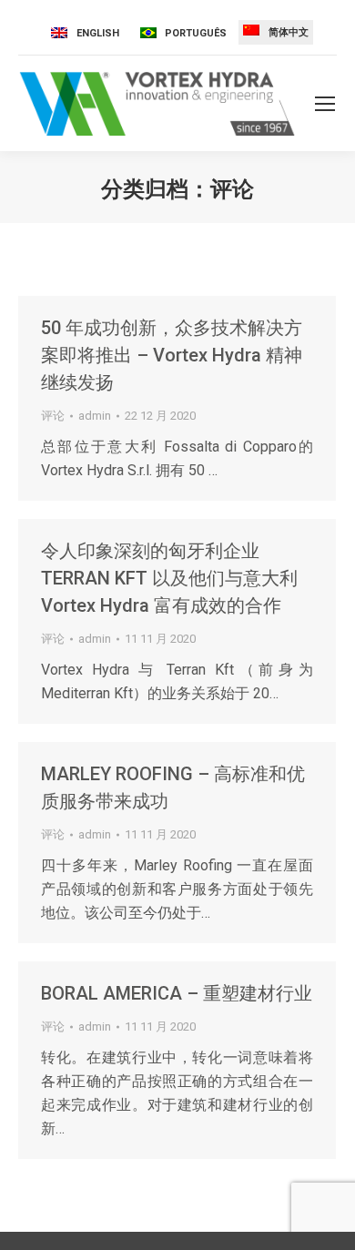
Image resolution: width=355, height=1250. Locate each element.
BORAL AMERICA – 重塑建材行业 (176, 993)
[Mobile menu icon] (325, 104)
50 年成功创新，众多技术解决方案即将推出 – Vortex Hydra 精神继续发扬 (171, 355)
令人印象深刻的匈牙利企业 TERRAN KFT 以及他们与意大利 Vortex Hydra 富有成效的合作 (169, 578)
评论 (53, 415)
